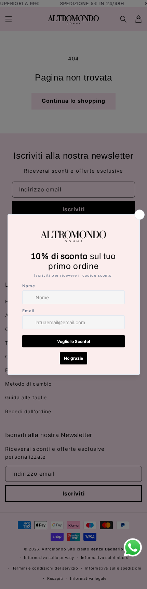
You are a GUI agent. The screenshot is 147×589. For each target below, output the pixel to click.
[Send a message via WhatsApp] (133, 547)
